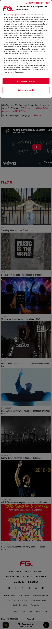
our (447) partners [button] (15, 15)
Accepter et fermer (26, 81)
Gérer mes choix (26, 90)
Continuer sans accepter (37, 2)
